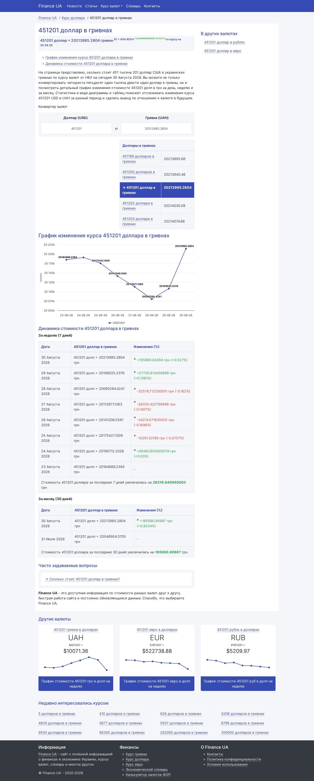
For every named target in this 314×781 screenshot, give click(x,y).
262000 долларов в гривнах (184, 732)
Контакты (152, 6)
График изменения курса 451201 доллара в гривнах (89, 57)
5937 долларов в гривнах (181, 723)
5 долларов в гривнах (56, 713)
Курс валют (110, 6)
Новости (74, 6)
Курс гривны (136, 754)
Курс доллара (137, 759)
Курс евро (134, 764)
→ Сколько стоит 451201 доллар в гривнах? (82, 579)
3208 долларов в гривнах (242, 713)
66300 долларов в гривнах (122, 732)
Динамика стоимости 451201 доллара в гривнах (86, 63)
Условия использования (227, 764)
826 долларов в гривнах (180, 713)
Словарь (133, 6)
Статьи (91, 6)
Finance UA (50, 6)
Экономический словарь (147, 769)
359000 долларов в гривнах (245, 732)
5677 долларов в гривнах (120, 723)
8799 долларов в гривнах (242, 723)
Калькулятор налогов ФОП (148, 774)
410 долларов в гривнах (119, 713)
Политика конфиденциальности (234, 759)
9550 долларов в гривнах (60, 732)
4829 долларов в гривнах (60, 723)
